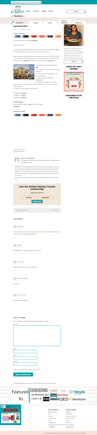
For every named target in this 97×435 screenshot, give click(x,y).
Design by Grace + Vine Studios (77, 433)
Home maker (21, 261)
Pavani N (20, 245)
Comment (16, 324)
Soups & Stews (70, 418)
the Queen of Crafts (22, 278)
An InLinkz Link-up (18, 102)
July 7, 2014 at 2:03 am (21, 297)
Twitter (23, 95)
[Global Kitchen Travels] (18, 16)
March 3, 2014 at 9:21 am (21, 228)
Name (15, 349)
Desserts (68, 422)
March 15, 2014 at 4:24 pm (22, 280)
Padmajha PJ (21, 226)
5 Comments (27, 29)
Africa (49, 420)
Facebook (23, 93)
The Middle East (52, 422)
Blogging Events (22, 151)
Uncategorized (21, 149)
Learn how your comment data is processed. (44, 383)
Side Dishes (69, 414)
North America (52, 412)
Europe (50, 416)
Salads (68, 420)
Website (15, 361)
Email (15, 355)
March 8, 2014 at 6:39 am (22, 264)
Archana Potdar (22, 295)
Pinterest (23, 97)
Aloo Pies (26, 60)
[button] (19, 424)
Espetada (50, 60)
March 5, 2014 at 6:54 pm (21, 247)
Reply (14, 237)
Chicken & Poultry (71, 416)
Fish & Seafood (70, 425)
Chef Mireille (34, 40)
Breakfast (68, 412)
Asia (49, 414)
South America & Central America (57, 425)
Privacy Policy (65, 433)
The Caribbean (52, 418)
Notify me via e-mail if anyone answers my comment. (26, 369)
